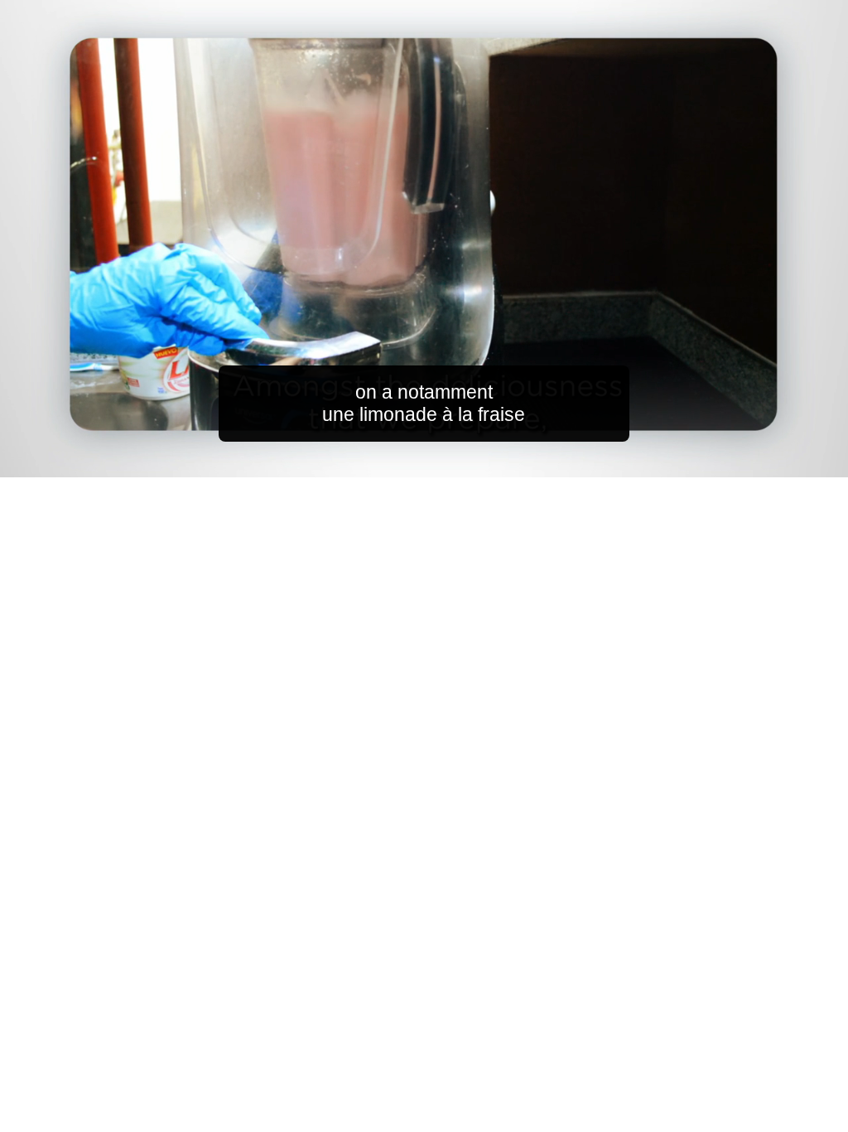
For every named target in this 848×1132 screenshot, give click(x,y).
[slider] (457, 461)
